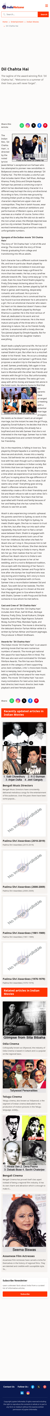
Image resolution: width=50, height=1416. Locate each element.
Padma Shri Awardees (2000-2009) (24, 887)
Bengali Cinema (13, 1175)
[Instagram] (28, 1393)
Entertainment (17, 22)
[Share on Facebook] (39, 125)
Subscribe (25, 1294)
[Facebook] (33, 1387)
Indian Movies (33, 22)
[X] (39, 1387)
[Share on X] (33, 125)
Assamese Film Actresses (19, 1256)
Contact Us (8, 1386)
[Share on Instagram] (28, 125)
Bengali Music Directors (18, 785)
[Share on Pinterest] (45, 125)
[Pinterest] (45, 1387)
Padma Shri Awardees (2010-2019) (24, 841)
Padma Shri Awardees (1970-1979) (24, 979)
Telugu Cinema (12, 1096)
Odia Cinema (11, 1043)
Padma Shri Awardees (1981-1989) (24, 933)
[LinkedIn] (22, 1393)
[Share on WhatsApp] (22, 125)
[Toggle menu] (46, 6)
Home (5, 22)
